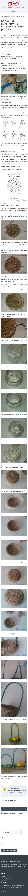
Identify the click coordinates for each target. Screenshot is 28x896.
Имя (2, 837)
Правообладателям (6, 878)
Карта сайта (4, 879)
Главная (3, 16)
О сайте (3, 876)
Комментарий (5, 816)
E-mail (3, 843)
